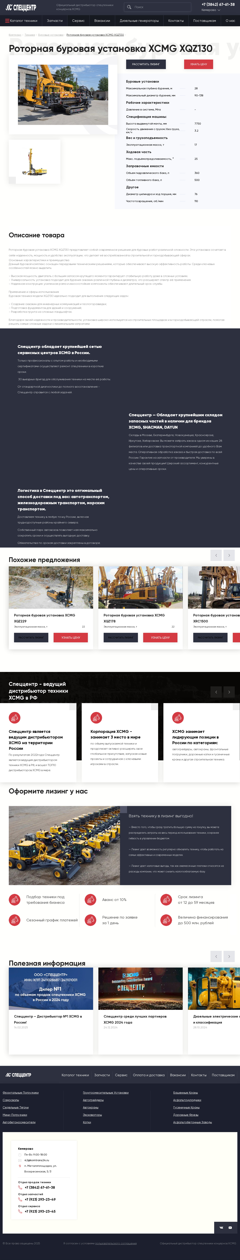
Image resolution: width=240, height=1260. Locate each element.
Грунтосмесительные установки (106, 1092)
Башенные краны (185, 1092)
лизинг (31, 637)
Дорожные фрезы (185, 1115)
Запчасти (55, 21)
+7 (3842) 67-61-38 (218, 5)
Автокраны (90, 1107)
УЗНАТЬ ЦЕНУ (198, 64)
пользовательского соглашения (116, 1243)
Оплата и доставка (149, 1075)
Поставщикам (204, 21)
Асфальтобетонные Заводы (192, 1122)
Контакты (176, 21)
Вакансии (102, 21)
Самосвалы (11, 1100)
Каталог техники (23, 21)
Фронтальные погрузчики (21, 1092)
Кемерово (209, 9)
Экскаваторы (92, 1115)
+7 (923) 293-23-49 (40, 1199)
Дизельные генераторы (139, 21)
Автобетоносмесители (19, 1122)
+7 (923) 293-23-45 (40, 1211)
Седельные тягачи (16, 1107)
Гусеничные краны (186, 1107)
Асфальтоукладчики (187, 1100)
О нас (230, 21)
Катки (87, 1122)
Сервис (78, 21)
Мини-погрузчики (15, 1115)
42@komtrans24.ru (36, 1160)
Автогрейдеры (93, 1100)
